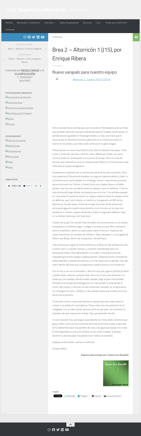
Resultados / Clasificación (28, 22)
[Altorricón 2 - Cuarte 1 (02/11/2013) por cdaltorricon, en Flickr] (90, 100)
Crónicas (57, 37)
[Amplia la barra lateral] (136, 37)
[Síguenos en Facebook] (29, 37)
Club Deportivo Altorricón (36, 9)
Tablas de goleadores (69, 22)
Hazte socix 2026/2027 (116, 22)
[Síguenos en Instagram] (24, 37)
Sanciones (87, 22)
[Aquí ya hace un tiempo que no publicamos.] (33, 37)
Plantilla (9, 22)
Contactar (9, 29)
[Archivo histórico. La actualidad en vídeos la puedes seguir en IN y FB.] (42, 37)
